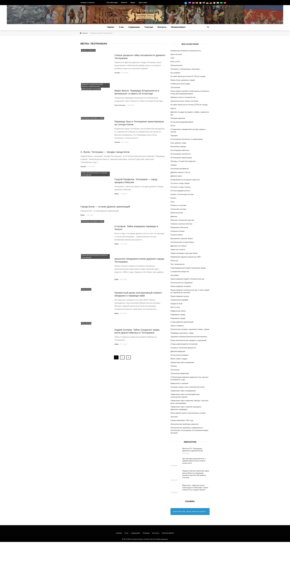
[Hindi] (218, 3)
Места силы (175, 307)
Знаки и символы (88, 50)
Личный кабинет (178, 27)
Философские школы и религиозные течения (187, 413)
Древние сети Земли (178, 246)
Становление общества (179, 271)
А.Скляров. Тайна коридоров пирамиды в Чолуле (136, 228)
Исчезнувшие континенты (180, 154)
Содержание (134, 27)
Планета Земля (176, 235)
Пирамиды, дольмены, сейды (93, 118)
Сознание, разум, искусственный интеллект (187, 387)
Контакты (162, 27)
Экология (174, 417)
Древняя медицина (177, 351)
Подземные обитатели (179, 227)
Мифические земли (178, 311)
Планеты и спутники (178, 205)
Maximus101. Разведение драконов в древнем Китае (192, 449)
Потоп (172, 126)
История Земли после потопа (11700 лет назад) (189, 105)
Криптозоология (176, 213)
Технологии (86, 289)
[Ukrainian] (207, 3)
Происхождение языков (179, 296)
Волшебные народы (178, 146)
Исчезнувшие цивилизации (181, 158)
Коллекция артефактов (179, 169)
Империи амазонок (177, 118)
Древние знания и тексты (180, 172)
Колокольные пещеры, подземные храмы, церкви (189, 329)
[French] (200, 3)
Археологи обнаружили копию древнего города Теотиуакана (139, 260)
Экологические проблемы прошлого (184, 424)
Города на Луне (176, 304)
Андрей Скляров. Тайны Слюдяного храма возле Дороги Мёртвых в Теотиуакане (136, 331)
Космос (173, 198)
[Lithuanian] (204, 3)
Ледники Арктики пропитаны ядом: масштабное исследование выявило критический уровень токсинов (195, 474)
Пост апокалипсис (177, 264)
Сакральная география (179, 300)
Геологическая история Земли (182, 242)
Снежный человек (177, 231)
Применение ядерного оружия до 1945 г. (185, 257)
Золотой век (175, 87)
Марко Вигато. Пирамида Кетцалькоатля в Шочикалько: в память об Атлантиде (136, 92)
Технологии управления (179, 373)
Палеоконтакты (176, 65)
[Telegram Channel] (186, 3)
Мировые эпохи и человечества (182, 97)
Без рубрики (175, 73)
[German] (211, 3)
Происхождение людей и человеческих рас (187, 279)
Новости (124, 2)
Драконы (173, 216)
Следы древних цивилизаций (181, 322)
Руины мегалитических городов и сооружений (94, 174)
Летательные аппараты (179, 355)
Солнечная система (178, 209)
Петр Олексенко (120, 105)
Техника (173, 366)
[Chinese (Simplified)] (225, 3)
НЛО (172, 58)
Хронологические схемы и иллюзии (184, 101)
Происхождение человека (180, 286)
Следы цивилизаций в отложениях (184, 344)
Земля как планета (177, 249)
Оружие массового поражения (182, 362)
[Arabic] (221, 3)
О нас (121, 27)
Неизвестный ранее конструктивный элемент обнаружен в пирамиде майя (138, 294)
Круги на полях (176, 54)
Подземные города (177, 318)
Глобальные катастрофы (180, 84)
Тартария (174, 135)
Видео (133, 2)
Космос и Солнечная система (182, 194)
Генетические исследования (181, 283)
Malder (116, 194)
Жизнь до (174, 261)
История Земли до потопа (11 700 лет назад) (187, 76)
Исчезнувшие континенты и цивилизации (186, 139)
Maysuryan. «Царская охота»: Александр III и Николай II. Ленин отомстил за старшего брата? (195, 487)
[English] (193, 3)
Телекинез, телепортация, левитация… (185, 69)
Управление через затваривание (183, 391)
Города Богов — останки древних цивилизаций (105, 206)
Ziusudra (117, 73)
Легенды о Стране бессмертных (183, 161)
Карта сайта (143, 2)
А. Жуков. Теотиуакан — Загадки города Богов (105, 151)
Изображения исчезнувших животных (185, 180)
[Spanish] (197, 3)
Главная (110, 27)
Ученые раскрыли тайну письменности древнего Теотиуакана (139, 56)
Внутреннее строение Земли (181, 238)
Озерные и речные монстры (181, 224)
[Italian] (214, 3)
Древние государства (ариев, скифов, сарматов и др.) (92, 85)
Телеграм (148, 27)
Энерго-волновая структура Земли (184, 253)
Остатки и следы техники (180, 187)
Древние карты (176, 176)
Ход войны (174, 275)
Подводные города (177, 314)
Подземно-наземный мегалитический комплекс (188, 337)
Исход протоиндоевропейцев (181, 122)
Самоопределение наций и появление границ (188, 268)
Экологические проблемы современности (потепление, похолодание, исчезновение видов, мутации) (189, 430)
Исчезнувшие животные (179, 150)
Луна (172, 202)
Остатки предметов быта (180, 191)
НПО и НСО (175, 62)
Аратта (173, 108)
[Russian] (190, 3)
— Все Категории (111, 2)
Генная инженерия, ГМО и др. (181, 420)
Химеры (173, 165)
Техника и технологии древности (183, 348)
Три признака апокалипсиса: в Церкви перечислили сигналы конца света (194, 460)
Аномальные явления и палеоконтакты (185, 51)
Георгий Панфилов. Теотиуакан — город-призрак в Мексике (136, 181)
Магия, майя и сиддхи (178, 359)
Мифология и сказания (91, 89)
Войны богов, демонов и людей (182, 80)
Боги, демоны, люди (178, 143)
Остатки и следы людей (179, 183)
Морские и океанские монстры (182, 220)
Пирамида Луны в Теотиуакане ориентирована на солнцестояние (139, 123)
